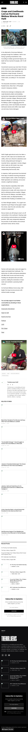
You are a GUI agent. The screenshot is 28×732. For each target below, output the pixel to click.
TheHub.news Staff (7, 21)
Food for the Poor (6, 316)
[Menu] (2, 2)
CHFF (2, 324)
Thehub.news (5, 375)
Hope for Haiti (5, 312)
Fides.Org (15, 102)
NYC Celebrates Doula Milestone (8, 557)
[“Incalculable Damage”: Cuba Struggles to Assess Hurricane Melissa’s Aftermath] (14, 433)
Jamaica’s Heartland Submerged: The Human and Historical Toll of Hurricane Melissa (13, 464)
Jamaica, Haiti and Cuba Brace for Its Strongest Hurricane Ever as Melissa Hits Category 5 (12, 487)
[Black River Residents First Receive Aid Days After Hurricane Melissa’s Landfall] (14, 411)
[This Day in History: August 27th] (5, 573)
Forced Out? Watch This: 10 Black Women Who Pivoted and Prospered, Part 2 (18, 581)
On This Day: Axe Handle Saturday (9, 547)
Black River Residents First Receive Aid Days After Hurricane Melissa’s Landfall (13, 420)
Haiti (8, 373)
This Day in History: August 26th (8, 559)
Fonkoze (3, 320)
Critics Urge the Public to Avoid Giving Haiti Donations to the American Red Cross (12, 510)
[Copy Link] (10, 26)
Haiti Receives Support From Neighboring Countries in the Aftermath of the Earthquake (13, 532)
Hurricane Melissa (15, 373)
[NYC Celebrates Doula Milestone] (5, 589)
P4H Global (4, 328)
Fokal (2, 332)
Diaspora (4, 8)
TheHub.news (8, 727)
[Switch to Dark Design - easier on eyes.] (24, 2)
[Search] (26, 2)
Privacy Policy (13, 616)
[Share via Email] (7, 26)
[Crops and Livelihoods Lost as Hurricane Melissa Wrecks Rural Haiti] (14, 37)
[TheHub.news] (14, 2)
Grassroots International (7, 309)
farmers (4, 373)
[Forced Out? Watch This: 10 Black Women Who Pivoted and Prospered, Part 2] (5, 581)
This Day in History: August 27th (8, 550)
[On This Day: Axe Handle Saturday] (5, 566)
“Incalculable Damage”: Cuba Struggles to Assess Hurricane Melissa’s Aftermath (12, 442)
